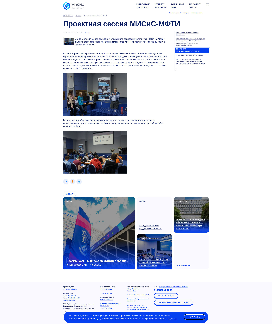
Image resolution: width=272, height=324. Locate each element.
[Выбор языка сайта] (207, 12)
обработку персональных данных (160, 319)
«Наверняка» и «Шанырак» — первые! (189, 55)
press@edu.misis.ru (70, 289)
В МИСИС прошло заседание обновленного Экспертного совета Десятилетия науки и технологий (190, 224)
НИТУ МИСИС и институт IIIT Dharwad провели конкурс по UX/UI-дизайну (153, 262)
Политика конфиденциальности (138, 309)
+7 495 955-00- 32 (69, 296)
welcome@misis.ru (106, 300)
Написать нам (166, 296)
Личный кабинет (197, 13)
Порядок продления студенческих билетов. (150, 227)
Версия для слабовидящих (178, 13)
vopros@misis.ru (106, 293)
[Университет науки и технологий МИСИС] (73, 5)
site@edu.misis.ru (133, 289)
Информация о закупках (135, 305)
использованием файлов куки (85, 319)
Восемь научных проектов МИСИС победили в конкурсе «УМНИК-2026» (97, 262)
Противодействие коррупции (137, 307)
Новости (69, 194)
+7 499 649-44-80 (106, 289)
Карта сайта (131, 291)
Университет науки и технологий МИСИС (173, 287)
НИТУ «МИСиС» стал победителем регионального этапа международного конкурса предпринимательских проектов (190, 61)
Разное (87, 33)
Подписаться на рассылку (174, 302)
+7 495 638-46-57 (106, 308)
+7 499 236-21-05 (73, 298)
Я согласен (194, 317)
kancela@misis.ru (69, 300)
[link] (66, 181)
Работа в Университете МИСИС (138, 295)
